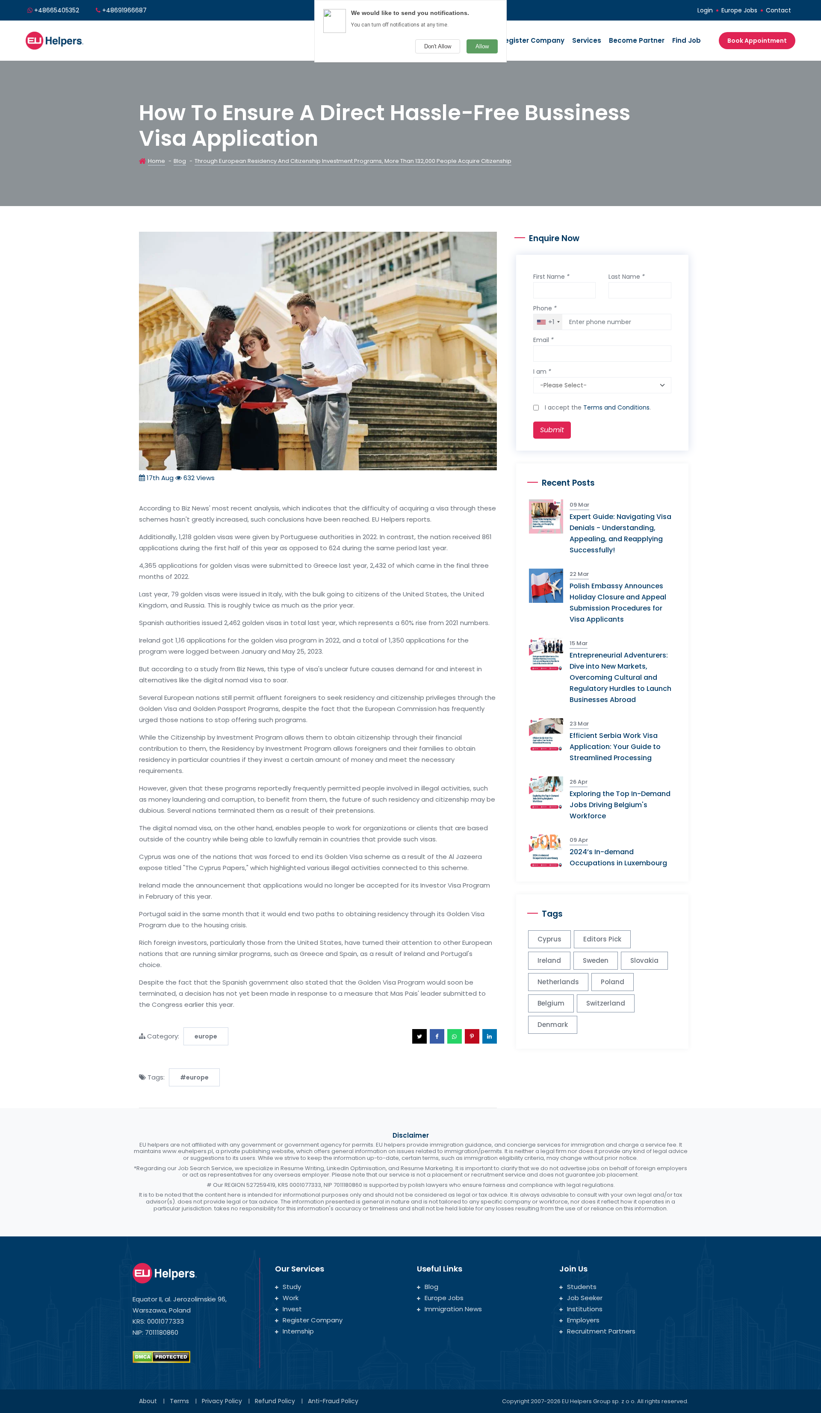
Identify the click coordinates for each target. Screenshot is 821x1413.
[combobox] (548, 322)
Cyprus (549, 939)
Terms (179, 1401)
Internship (298, 1331)
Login (705, 10)
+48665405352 (56, 10)
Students (582, 1286)
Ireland (549, 960)
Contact (778, 10)
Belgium (550, 1003)
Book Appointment (757, 40)
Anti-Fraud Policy (333, 1401)
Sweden (595, 960)
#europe (194, 1077)
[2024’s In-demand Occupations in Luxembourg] (549, 851)
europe (206, 1036)
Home (156, 161)
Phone (545, 308)
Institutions (584, 1308)
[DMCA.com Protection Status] (161, 1356)
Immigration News (453, 1308)
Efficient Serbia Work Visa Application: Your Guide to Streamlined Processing (615, 747)
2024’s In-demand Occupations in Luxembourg (618, 857)
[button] (419, 1036)
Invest (292, 1308)
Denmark (552, 1024)
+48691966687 (124, 10)
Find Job (686, 40)
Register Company (532, 40)
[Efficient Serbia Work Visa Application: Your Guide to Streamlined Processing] (549, 734)
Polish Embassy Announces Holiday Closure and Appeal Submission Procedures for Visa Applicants (618, 602)
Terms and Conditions (616, 407)
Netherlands (558, 981)
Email (543, 340)
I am (542, 371)
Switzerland (605, 1003)
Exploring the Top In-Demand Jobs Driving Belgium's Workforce (620, 805)
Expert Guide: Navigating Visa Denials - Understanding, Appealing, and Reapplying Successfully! (620, 533)
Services (586, 40)
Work (290, 1297)
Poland (612, 981)
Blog (180, 161)
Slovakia (644, 960)
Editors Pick (602, 939)
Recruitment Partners (601, 1331)
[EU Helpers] (54, 39)
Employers (583, 1320)
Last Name (626, 276)
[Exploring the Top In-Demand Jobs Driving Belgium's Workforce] (549, 792)
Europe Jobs (739, 10)
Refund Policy (275, 1401)
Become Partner (636, 40)
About (148, 1401)
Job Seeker (584, 1297)
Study (292, 1286)
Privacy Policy (222, 1401)
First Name (551, 276)
